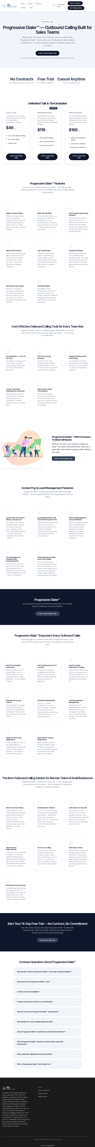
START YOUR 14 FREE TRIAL (47, 53)
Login (31, 8)
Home (23, 3)
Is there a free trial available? (28, 992)
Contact (23, 8)
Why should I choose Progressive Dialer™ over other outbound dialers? (44, 972)
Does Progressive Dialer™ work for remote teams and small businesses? (40, 1043)
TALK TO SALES (75, 3)
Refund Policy (42, 1096)
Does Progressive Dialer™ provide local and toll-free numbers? (41, 1032)
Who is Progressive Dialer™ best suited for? (34, 1064)
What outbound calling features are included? (34, 1054)
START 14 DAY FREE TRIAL (16, 157)
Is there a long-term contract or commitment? (35, 1002)
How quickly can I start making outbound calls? (35, 1022)
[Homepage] (9, 6)
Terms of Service (43, 1090)
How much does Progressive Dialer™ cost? (33, 982)
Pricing (30, 3)
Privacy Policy (42, 1093)
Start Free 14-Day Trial (47, 940)
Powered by (47, 1145)
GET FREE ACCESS (76, 8)
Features (38, 3)
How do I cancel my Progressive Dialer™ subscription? (37, 1012)
